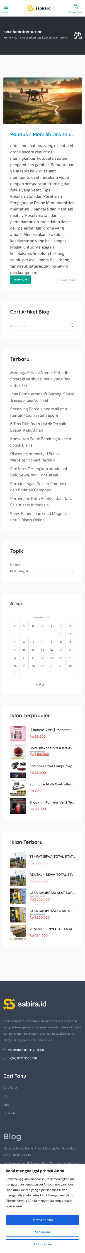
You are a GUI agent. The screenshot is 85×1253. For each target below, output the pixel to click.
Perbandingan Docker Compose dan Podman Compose (38, 486)
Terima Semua (42, 1220)
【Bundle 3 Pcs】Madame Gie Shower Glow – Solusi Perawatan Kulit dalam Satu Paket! (52, 730)
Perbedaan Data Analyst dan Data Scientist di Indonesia (41, 501)
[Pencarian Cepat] (78, 35)
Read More (20, 279)
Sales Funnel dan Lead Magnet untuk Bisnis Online (38, 516)
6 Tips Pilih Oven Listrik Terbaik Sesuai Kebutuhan (38, 426)
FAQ (6, 1096)
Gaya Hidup (68, 279)
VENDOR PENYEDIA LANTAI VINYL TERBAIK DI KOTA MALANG (52, 929)
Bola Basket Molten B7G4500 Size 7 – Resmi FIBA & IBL (52, 748)
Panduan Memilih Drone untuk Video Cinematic (42, 134)
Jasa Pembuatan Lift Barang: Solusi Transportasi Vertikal (42, 397)
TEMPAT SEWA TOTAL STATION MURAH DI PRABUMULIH (52, 856)
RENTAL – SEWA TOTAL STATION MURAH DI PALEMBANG (52, 874)
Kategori (15, 564)
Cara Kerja (10, 1087)
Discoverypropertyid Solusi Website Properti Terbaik (35, 456)
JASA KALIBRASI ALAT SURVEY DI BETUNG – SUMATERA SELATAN (52, 893)
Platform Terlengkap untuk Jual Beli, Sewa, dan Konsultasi (38, 471)
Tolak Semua (43, 1244)
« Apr (40, 684)
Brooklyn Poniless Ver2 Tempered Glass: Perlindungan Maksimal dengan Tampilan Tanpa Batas (52, 802)
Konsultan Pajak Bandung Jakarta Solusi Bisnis (40, 441)
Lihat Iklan (10, 1113)
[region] (42, 1208)
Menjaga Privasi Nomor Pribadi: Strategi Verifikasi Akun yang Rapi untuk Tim (40, 379)
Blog (6, 1104)
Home (7, 37)
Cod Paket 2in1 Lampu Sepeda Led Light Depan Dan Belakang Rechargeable (52, 766)
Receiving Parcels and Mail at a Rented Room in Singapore (38, 412)
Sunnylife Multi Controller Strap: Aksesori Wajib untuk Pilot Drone (52, 784)
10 (15, 650)
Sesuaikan (42, 1232)
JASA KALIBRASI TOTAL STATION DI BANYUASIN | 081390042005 (52, 911)
